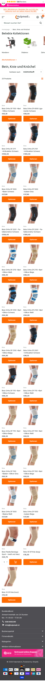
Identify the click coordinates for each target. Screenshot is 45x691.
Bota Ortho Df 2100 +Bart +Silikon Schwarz (11, 311)
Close (42, 10)
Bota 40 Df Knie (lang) (31, 552)
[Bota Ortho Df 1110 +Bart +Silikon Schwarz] (12, 375)
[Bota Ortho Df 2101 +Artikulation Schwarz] (33, 133)
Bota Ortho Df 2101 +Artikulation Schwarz (31, 150)
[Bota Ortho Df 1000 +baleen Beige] (33, 496)
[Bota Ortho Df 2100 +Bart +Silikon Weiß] (33, 294)
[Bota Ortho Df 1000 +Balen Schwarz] (12, 173)
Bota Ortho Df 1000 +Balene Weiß (9, 513)
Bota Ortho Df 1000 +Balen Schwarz (9, 190)
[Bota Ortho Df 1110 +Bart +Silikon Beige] (12, 415)
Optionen (11, 119)
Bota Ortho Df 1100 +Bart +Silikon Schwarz (11, 110)
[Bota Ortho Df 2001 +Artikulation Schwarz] (33, 335)
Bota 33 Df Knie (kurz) (10, 592)
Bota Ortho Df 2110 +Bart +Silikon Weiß (11, 271)
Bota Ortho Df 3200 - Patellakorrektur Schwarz (33, 230)
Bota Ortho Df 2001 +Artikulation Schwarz (31, 351)
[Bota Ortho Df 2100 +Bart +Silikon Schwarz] (12, 294)
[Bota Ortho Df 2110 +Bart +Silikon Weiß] (12, 254)
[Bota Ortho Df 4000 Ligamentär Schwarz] (33, 93)
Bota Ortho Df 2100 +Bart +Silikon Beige (11, 351)
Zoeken (40, 23)
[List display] (42, 78)
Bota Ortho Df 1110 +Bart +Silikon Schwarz (11, 392)
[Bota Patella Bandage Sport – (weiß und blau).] (12, 536)
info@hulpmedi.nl (12, 625)
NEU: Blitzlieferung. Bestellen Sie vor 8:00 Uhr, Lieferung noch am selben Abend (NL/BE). (20, 10)
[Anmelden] (37, 17)
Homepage (6, 29)
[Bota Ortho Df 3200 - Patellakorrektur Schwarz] (33, 214)
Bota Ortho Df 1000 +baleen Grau (30, 190)
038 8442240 (10, 622)
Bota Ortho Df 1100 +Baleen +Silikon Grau (10, 472)
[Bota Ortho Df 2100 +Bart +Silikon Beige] (12, 335)
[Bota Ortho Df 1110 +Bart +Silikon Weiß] (33, 375)
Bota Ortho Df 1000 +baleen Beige (30, 513)
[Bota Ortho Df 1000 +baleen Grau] (33, 173)
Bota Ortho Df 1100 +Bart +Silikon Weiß (32, 432)
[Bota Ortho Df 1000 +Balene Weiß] (12, 496)
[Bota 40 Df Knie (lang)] (33, 536)
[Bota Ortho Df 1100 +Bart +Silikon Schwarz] (12, 93)
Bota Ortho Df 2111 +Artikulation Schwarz (10, 150)
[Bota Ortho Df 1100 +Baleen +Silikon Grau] (12, 455)
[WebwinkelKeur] (22, 653)
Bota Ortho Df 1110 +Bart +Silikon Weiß (32, 392)
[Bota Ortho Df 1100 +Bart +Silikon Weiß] (33, 415)
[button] (7, 560)
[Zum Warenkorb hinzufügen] (15, 562)
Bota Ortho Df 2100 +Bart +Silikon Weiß (33, 311)
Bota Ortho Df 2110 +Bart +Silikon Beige (32, 271)
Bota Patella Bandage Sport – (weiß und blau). (11, 553)
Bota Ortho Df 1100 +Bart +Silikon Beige (32, 472)
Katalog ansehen (3, 17)
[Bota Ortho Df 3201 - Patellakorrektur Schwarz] (12, 214)
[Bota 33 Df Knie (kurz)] (12, 576)
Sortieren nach (14, 72)
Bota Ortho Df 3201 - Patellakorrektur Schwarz (11, 230)
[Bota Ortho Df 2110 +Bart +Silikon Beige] (33, 254)
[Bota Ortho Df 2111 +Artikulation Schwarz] (12, 133)
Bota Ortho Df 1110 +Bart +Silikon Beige (11, 432)
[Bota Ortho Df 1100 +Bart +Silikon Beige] (33, 455)
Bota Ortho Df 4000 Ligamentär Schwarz (33, 110)
